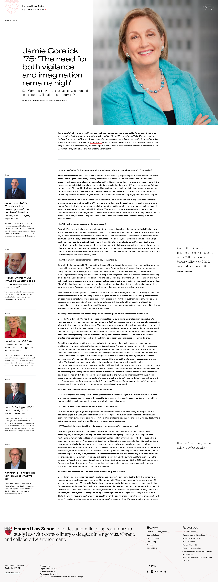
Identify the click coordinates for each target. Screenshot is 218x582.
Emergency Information (191, 548)
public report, (96, 142)
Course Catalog (153, 535)
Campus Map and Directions (193, 535)
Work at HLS (152, 548)
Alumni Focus (11, 20)
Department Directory (191, 538)
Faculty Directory (153, 538)
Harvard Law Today (33, 6)
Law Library (151, 541)
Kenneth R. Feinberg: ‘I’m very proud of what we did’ (20, 475)
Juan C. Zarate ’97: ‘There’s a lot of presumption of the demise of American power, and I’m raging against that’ (17, 210)
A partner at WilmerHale (121, 145)
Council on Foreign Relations (71, 148)
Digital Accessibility (48, 568)
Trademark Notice (47, 571)
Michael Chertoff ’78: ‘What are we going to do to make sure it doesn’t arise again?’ (20, 282)
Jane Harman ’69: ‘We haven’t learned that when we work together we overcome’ (19, 346)
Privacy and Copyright (49, 574)
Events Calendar (189, 531)
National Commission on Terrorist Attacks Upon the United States (87, 139)
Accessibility (45, 566)
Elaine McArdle (40, 100)
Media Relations (188, 541)
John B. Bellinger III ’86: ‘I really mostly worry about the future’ (19, 410)
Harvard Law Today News (157, 531)
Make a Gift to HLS (189, 545)
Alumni (150, 545)
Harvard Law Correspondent (57, 100)
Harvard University (12, 572)
